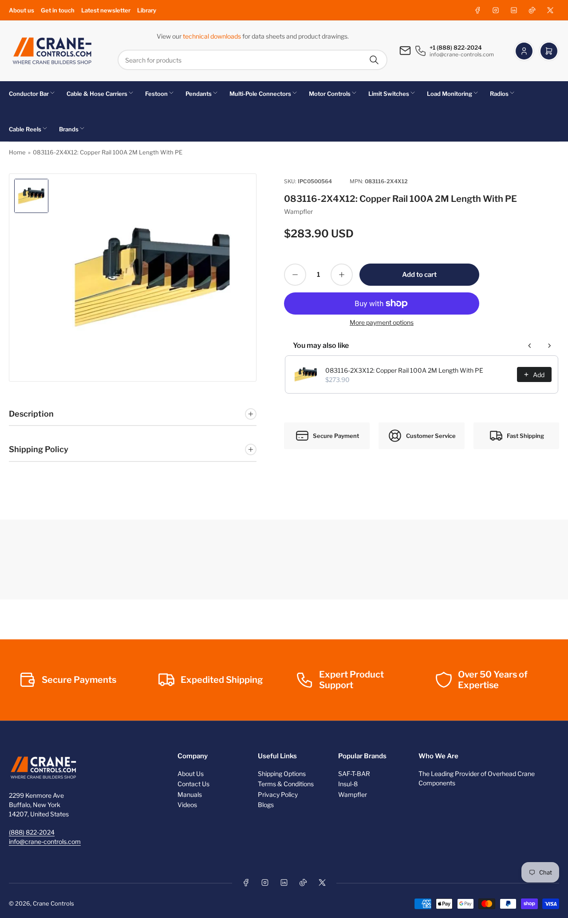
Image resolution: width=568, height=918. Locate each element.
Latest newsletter (105, 10)
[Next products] (549, 345)
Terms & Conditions (286, 784)
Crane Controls (53, 903)
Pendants (198, 93)
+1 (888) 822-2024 (456, 47)
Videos (187, 804)
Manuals (190, 794)
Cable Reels (25, 129)
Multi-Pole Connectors (260, 93)
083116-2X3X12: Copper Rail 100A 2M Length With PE (404, 370)
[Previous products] (530, 345)
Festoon (156, 93)
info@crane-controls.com (45, 841)
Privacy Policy (278, 794)
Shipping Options (282, 773)
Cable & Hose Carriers (97, 93)
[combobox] (252, 60)
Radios (499, 93)
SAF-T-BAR (354, 773)
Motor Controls (330, 93)
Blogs (266, 804)
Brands (69, 129)
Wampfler (298, 211)
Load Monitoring (449, 93)
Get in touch (58, 10)
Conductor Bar (29, 93)
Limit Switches (388, 93)
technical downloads (212, 36)
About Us (191, 773)
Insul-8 (348, 784)
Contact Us (193, 784)
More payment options (382, 322)
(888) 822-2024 (32, 832)
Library (146, 10)
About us (21, 10)
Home (17, 152)
